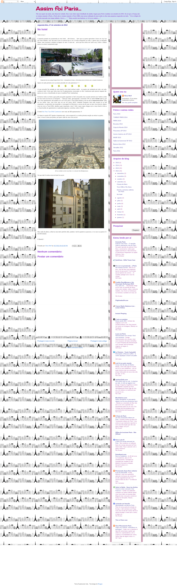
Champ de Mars (122, 184)
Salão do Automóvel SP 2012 (122, 141)
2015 (117, 162)
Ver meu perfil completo (129, 102)
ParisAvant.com (120, 454)
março (119, 212)
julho (119, 200)
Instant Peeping (121, 313)
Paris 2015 (116, 114)
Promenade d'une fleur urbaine (126, 471)
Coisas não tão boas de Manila (124, 365)
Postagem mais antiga (99, 341)
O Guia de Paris (120, 416)
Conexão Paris (120, 242)
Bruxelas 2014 (118, 124)
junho (119, 203)
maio (119, 206)
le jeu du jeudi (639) (121, 472)
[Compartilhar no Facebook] (79, 246)
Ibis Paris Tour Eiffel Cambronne (51, 111)
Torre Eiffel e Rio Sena (124, 187)
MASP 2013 (117, 137)
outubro (120, 179)
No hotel (119, 194)
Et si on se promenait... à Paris (126, 266)
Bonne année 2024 (121, 321)
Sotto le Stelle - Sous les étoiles (126, 487)
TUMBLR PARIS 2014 (120, 117)
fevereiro (120, 214)
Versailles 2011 (118, 147)
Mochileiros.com (121, 398)
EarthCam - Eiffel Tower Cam (125, 260)
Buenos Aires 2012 (119, 144)
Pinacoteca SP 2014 (119, 131)
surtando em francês (122, 503)
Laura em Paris (120, 334)
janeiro (119, 217)
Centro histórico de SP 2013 (122, 134)
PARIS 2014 (117, 120)
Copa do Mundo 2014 (120, 127)
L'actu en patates (121, 319)
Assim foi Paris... (58, 8)
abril (118, 209)
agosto (119, 198)
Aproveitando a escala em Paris (125, 505)
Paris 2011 (116, 151)
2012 (117, 171)
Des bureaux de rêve (121, 267)
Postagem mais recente (46, 341)
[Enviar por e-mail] (73, 246)
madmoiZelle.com (121, 379)
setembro (120, 182)
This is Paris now (121, 520)
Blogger (100, 584)
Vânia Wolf (48, 246)
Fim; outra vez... (120, 285)
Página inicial (73, 341)
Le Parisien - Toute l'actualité (125, 352)
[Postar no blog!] (75, 246)
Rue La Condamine (121, 456)
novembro (120, 176)
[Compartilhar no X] (77, 246)
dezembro (120, 173)
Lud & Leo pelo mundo (123, 363)
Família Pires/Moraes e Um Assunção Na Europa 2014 (124, 283)
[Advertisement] (72, 320)
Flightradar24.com (121, 300)
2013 (117, 168)
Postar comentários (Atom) (75, 347)
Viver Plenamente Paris (123, 526)
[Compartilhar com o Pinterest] (81, 246)
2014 (117, 165)
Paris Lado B (119, 440)
